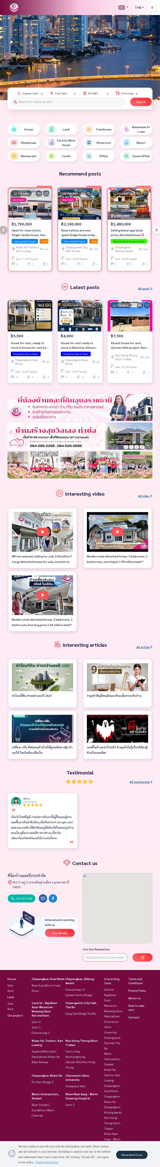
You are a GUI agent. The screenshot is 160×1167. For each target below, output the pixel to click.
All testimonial (140, 782)
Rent (11, 991)
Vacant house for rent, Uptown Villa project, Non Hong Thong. (128, 345)
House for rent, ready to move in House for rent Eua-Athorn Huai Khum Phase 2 (30, 345)
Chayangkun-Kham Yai (47, 1075)
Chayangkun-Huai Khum (48, 979)
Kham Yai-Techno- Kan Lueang (112, 1075)
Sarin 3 (69, 1104)
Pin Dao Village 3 (42, 1082)
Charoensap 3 (41, 1032)
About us (134, 998)
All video (144, 496)
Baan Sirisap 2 (41, 1104)
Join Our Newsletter (96, 949)
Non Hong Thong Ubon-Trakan (112, 1123)
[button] (154, 57)
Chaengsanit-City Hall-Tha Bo (112, 1043)
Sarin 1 (36, 1027)
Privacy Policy (137, 990)
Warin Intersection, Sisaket (112, 1059)
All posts (144, 288)
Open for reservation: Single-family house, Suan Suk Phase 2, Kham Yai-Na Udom (29, 232)
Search (141, 102)
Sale (10, 985)
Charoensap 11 (75, 989)
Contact (133, 1017)
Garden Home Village (78, 995)
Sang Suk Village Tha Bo (80, 1013)
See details (59, 933)
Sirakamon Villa (75, 1086)
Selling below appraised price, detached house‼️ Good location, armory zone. (127, 232)
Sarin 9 (36, 1022)
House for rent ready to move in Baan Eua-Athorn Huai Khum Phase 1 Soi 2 (78, 345)
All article (143, 647)
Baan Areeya (40, 1062)
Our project (15, 1015)
